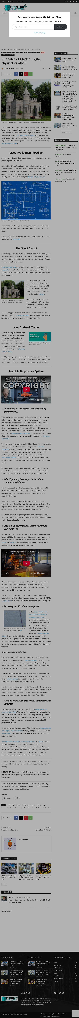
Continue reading (39, 33)
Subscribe (61, 27)
